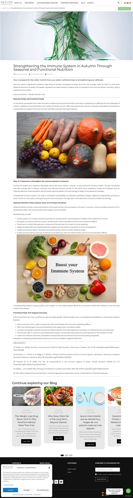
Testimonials (71, 469)
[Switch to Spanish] (125, 3)
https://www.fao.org (99, 373)
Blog (83, 3)
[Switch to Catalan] (130, 3)
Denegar (26, 490)
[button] (49, 468)
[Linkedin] (56, 482)
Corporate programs (69, 3)
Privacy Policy (29, 494)
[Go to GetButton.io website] (128, 496)
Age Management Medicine (47, 3)
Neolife (4, 8)
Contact (90, 3)
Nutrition (50, 74)
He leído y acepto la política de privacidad (109, 474)
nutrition (28, 410)
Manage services (9, 485)
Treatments (29, 3)
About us (18, 3)
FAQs (69, 472)
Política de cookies (18, 494)
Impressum (37, 494)
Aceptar (10, 490)
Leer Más (28, 438)
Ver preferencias (43, 490)
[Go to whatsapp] (128, 490)
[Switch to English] (127, 3)
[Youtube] (61, 482)
